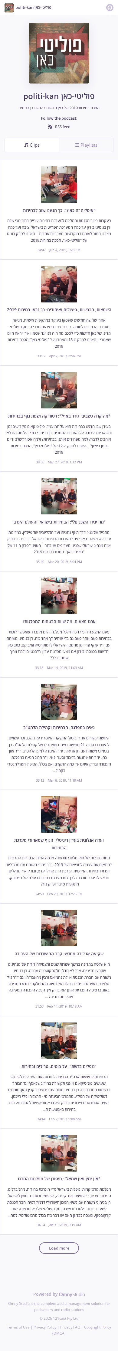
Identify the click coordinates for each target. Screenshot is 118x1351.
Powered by (46, 1294)
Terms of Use (18, 1327)
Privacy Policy (45, 1327)
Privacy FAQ (70, 1327)
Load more (59, 1248)
